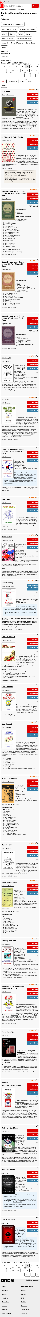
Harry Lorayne (25, 386)
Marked (20, 34)
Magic (4, 1286)
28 (37, 66)
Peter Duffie (17, 432)
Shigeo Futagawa (17, 435)
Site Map (24, 1313)
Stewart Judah (10, 386)
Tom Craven (14, 1015)
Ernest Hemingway (27, 1286)
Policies (23, 1302)
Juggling (5, 1298)
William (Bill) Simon (8, 782)
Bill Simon (18, 436)
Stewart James (27, 384)
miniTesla (5, 1309)
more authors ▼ (5, 53)
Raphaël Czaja (6, 640)
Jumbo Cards (30, 43)
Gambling (5, 1290)
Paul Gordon (20, 1016)
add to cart (34, 98)
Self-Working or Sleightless (12, 24)
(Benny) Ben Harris (8, 95)
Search (35, 6)
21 (37, 71)
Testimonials (25, 1309)
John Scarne (19, 433)
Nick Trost (30, 712)
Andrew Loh (5, 1131)
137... (10, 66)
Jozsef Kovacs (25, 711)
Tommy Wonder (16, 1085)
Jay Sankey (19, 117)
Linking (4, 47)
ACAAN (4, 34)
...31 (22, 66)
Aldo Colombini (6, 361)
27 (8, 71)
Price (4, 85)
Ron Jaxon (5, 1036)
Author (22, 81)
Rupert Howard (6, 199)
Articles (23, 1290)
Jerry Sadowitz (27, 435)
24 (22, 71)
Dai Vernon (18, 796)
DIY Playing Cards (9, 29)
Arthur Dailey (6, 1313)
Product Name (12, 81)
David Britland (25, 112)
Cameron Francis (7, 540)
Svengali (5, 43)
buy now (35, 94)
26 (13, 71)
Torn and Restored (17, 43)
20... (27, 75)
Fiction (4, 1306)
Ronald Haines (6, 141)
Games (4, 1294)
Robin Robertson (16, 387)
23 (27, 71)
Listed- (30, 81)
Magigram (30, 468)
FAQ (22, 1298)
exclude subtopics (6, 60)
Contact (23, 1294)
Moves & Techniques (27, 29)
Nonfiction (5, 1302)
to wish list (34, 102)
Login (37, 2)
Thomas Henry (19, 384)
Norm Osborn (5, 387)
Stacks (12, 34)
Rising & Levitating (8, 38)
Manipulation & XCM (24, 38)
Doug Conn (9, 436)
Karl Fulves (11, 384)
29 (32, 66)
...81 (16, 66)
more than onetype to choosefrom (32, 587)
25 (18, 71)
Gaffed (28, 34)
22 (32, 71)
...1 (33, 75)
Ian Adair (26, 1013)
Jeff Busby (32, 112)
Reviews (24, 1306)
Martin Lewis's (21, 1052)
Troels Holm (5, 1085)
